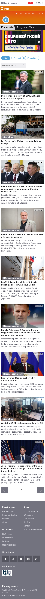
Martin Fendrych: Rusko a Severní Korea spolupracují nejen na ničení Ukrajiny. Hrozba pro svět (21, 189)
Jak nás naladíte (31, 511)
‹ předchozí (4, 490)
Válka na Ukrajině (9, 511)
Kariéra (27, 522)
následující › (40, 490)
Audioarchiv (30, 13)
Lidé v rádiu (29, 519)
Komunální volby (9, 515)
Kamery (41, 13)
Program (18, 13)
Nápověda (28, 515)
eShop (5, 522)
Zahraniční (31, 58)
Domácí (17, 58)
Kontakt (27, 526)
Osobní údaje (16, 590)
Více (32, 27)
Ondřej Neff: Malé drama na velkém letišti (22, 423)
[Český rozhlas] (9, 3)
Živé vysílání (7, 534)
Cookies (5, 590)
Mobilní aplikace (9, 545)
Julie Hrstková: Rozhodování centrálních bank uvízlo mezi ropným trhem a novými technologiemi (21, 468)
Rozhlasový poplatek (33, 529)
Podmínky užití (30, 590)
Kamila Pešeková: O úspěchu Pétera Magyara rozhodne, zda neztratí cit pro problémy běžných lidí (20, 332)
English (5, 592)
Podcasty (6, 541)
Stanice (5, 519)
